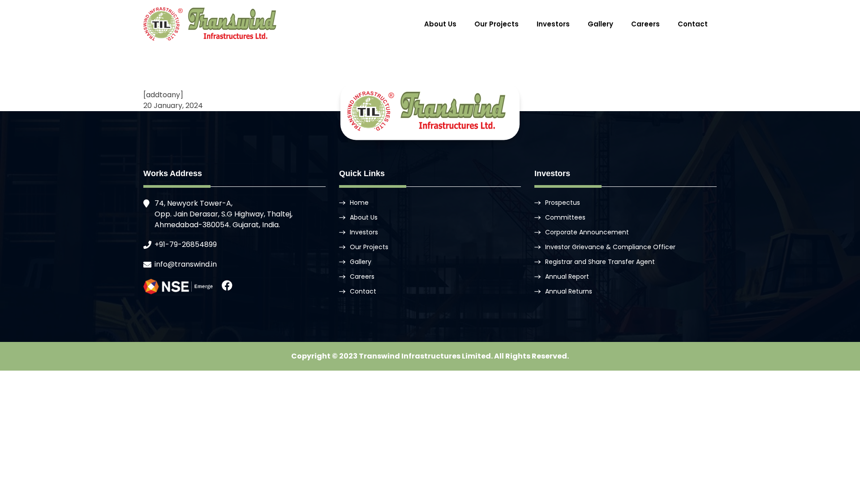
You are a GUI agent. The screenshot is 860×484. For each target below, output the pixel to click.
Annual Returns (568, 291)
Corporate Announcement (587, 232)
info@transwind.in (186, 264)
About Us (440, 24)
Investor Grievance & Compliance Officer (610, 246)
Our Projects (496, 24)
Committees (565, 217)
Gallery (600, 24)
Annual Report (567, 276)
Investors (553, 24)
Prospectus (562, 202)
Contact (693, 24)
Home (359, 202)
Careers (645, 24)
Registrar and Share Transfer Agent (600, 261)
